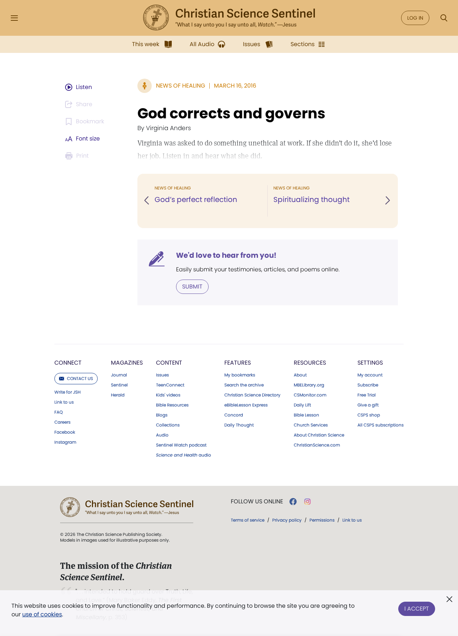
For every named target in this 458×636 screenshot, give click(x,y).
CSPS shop (368, 415)
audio (183, 455)
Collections (168, 425)
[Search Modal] (443, 18)
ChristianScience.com (317, 445)
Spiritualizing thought (311, 199)
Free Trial (366, 395)
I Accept (416, 609)
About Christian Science (319, 435)
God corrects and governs (231, 113)
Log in (415, 17)
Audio (162, 435)
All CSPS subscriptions (380, 425)
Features (237, 363)
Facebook (64, 432)
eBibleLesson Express (246, 405)
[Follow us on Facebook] (293, 501)
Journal (119, 375)
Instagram (65, 442)
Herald (118, 395)
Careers (62, 422)
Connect (68, 363)
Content (169, 363)
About (300, 375)
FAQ (58, 412)
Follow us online (257, 501)
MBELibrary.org (309, 385)
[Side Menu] (14, 18)
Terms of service (247, 520)
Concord (233, 415)
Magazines (127, 363)
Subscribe (367, 385)
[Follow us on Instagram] (307, 501)
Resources (310, 363)
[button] (147, 201)
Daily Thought (239, 425)
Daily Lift (302, 405)
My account (370, 375)
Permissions (322, 520)
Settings (370, 363)
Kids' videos (168, 395)
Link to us (64, 402)
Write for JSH (67, 392)
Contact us (80, 378)
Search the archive (244, 385)
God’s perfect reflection (196, 199)
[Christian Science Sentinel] (229, 18)
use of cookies (42, 614)
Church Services (311, 425)
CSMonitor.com (310, 395)
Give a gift (368, 405)
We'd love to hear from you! (226, 255)
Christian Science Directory (252, 395)
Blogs (161, 415)
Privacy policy (287, 520)
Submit (192, 286)
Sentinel (119, 385)
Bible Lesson (306, 415)
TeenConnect (170, 385)
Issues (162, 375)
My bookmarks (239, 375)
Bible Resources (172, 405)
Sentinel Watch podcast (181, 445)
